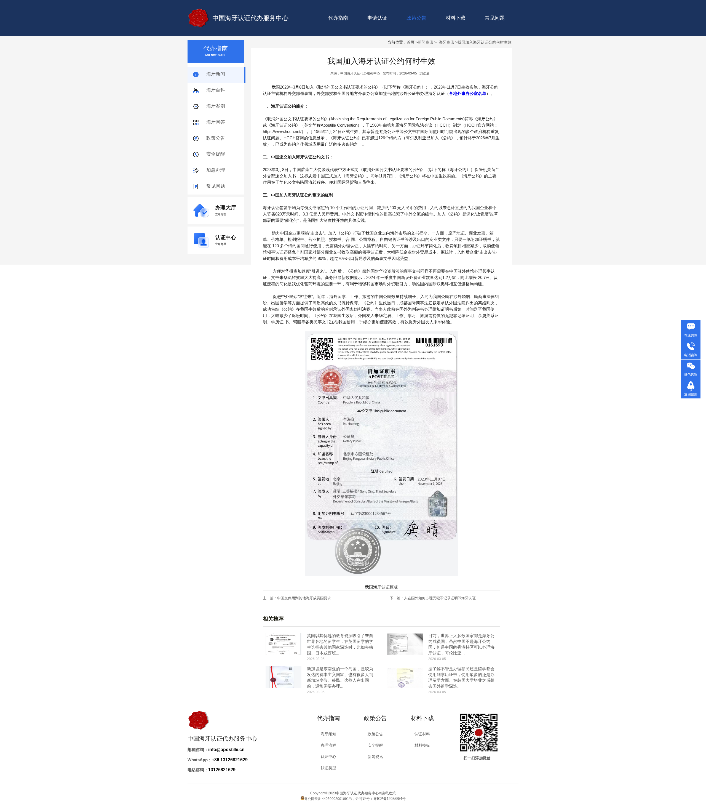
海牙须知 (328, 734)
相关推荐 (273, 619)
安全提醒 (215, 154)
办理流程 (328, 745)
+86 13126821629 (230, 759)
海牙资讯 (446, 42)
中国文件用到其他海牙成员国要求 (304, 598)
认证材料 (422, 734)
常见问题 (495, 18)
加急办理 (215, 170)
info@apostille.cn (226, 749)
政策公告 (215, 138)
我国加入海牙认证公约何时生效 (485, 42)
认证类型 (328, 768)
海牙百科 (215, 90)
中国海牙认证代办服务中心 (250, 18)
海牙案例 (215, 106)
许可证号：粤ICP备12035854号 (380, 799)
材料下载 (456, 18)
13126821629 (222, 769)
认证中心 (328, 756)
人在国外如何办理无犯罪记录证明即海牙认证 (440, 598)
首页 (410, 42)
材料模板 (422, 745)
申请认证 (377, 18)
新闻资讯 (425, 42)
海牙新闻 (215, 74)
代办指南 (338, 18)
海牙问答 (215, 122)
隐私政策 (388, 793)
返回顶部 (690, 394)
